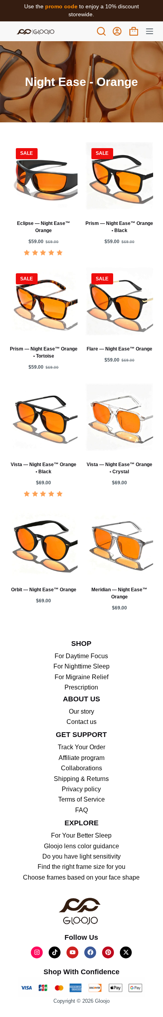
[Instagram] (37, 952)
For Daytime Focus (81, 656)
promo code (62, 6)
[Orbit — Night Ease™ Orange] (44, 542)
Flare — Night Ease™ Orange (119, 349)
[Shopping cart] (133, 31)
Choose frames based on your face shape (81, 877)
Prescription (81, 687)
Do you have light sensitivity (81, 856)
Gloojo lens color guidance (81, 846)
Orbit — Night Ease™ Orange (43, 589)
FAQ (81, 810)
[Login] (117, 31)
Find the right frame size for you (81, 866)
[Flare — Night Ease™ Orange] (119, 301)
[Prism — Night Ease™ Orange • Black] (119, 176)
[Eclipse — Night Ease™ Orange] (44, 176)
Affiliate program (81, 757)
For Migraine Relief (81, 677)
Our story (81, 711)
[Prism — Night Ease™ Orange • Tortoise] (44, 301)
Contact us (81, 721)
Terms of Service (81, 799)
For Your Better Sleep (81, 835)
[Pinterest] (108, 952)
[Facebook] (90, 952)
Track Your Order (81, 747)
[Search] (101, 31)
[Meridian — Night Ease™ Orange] (119, 542)
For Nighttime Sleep (81, 666)
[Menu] (149, 31)
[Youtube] (72, 952)
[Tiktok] (55, 952)
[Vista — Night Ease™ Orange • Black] (44, 417)
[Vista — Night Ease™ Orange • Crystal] (119, 417)
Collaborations (81, 768)
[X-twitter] (126, 952)
